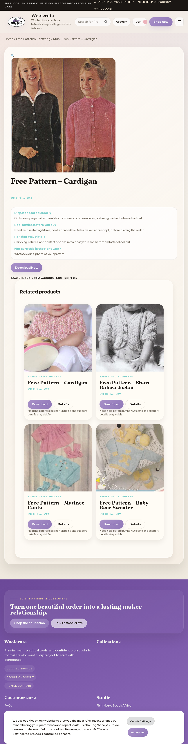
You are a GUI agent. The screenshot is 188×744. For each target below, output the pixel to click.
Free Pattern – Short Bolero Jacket (125, 385)
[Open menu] (179, 21)
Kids (56, 39)
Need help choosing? (154, 1)
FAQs (8, 705)
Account (121, 21)
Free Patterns (26, 39)
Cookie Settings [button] (140, 721)
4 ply (73, 278)
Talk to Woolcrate (69, 623)
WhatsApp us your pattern (114, 1)
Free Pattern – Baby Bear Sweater (124, 505)
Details (63, 404)
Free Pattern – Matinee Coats (56, 505)
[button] (13, 56)
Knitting (44, 39)
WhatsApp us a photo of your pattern (39, 254)
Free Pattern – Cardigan (58, 382)
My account (103, 8)
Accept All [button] (137, 732)
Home (8, 39)
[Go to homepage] (16, 22)
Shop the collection (29, 623)
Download (40, 404)
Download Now (26, 268)
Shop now (160, 22)
